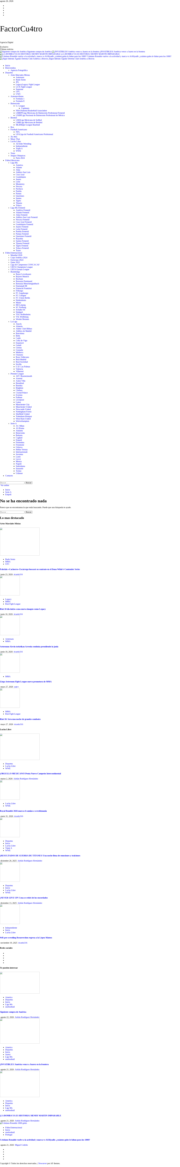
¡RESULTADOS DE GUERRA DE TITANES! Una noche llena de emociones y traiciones (40, 855)
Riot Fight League (12, 604)
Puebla (18, 191)
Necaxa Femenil (22, 219)
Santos (18, 198)
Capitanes (25, 108)
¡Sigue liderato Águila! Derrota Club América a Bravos (71, 59)
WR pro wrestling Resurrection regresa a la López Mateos (26, 938)
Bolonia (19, 435)
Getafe (18, 345)
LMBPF (40, 113)
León (18, 182)
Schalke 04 (20, 310)
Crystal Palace (22, 393)
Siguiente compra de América (39, 51)
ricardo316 (18, 574)
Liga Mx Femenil (18, 208)
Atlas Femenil (21, 215)
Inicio (7, 65)
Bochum (19, 279)
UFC (18, 91)
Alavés (19, 324)
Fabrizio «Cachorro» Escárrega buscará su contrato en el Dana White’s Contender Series (40, 569)
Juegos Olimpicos (18, 155)
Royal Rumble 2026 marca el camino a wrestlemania (23, 811)
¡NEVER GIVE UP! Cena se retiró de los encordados (24, 898)
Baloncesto (15, 103)
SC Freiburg (21, 307)
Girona (19, 348)
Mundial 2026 (16, 255)
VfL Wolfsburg (22, 317)
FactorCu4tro (21, 28)
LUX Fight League (24, 87)
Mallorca (19, 352)
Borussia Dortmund (24, 281)
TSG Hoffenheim (23, 314)
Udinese (19, 473)
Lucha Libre (16, 141)
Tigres (18, 201)
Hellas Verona (22, 449)
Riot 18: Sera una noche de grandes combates (20, 719)
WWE (18, 151)
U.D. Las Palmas (23, 366)
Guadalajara (21, 177)
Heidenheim (21, 300)
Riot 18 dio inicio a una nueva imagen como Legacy (23, 609)
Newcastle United (23, 409)
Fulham (19, 397)
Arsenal (19, 378)
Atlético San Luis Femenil (27, 217)
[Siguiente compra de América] (20, 993)
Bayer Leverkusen (23, 274)
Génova (19, 447)
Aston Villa (20, 381)
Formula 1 (20, 99)
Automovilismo (17, 96)
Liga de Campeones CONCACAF (25, 265)
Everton (19, 395)
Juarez (18, 179)
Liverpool (20, 400)
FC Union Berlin (23, 298)
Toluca (18, 205)
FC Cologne (21, 295)
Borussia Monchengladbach (27, 283)
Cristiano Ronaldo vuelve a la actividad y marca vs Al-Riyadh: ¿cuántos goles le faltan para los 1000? (129, 56)
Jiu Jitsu (14, 137)
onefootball (10, 1007)
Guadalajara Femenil (24, 224)
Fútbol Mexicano (12, 160)
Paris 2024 (20, 158)
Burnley (19, 385)
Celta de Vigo (21, 340)
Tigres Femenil (22, 246)
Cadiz (18, 338)
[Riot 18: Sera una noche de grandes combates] (10, 707)
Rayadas (19, 238)
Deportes (9, 73)
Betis (18, 336)
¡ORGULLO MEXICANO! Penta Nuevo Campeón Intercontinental (30, 773)
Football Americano (19, 129)
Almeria (19, 326)
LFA (34, 134)
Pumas (18, 193)
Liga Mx (14, 163)
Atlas (18, 170)
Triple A (19, 148)
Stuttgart (19, 312)
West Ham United (23, 419)
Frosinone (20, 445)
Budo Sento (21, 80)
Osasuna (19, 355)
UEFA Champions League (22, 267)
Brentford (20, 383)
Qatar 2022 (15, 262)
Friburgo (19, 291)
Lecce (18, 459)
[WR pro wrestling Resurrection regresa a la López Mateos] (10, 923)
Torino (18, 471)
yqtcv (16, 687)
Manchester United (24, 407)
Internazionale (22, 452)
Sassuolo (19, 468)
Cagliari (19, 438)
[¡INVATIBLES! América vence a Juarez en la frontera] (20, 1043)
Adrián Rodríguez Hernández (25, 779)
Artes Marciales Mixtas (20, 75)
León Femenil (21, 229)
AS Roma (20, 428)
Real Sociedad (22, 362)
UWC (18, 94)
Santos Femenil (22, 241)
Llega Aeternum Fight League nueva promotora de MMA (26, 681)
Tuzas (18, 250)
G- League (20, 106)
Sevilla (18, 364)
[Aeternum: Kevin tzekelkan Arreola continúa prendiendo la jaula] (10, 634)
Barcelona (20, 333)
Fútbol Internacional (13, 253)
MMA (8, 562)
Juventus (19, 454)
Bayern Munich (22, 276)
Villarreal (19, 371)
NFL (18, 132)
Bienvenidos (10, 68)
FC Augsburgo (22, 293)
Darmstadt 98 (21, 286)
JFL (17, 82)
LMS (29, 120)
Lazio (18, 457)
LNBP (40, 115)
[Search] (1, 480)
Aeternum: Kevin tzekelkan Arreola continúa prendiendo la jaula (29, 646)
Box (12, 127)
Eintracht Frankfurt (24, 288)
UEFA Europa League (20, 269)
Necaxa (19, 186)
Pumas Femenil (22, 234)
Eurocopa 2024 (17, 260)
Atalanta (19, 430)
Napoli (18, 464)
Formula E (20, 101)
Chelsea (19, 390)
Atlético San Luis (23, 172)
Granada (19, 350)
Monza (19, 461)
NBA (31, 110)
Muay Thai (15, 139)
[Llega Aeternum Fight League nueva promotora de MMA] (10, 672)
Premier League (17, 374)
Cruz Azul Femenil (24, 222)
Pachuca (19, 189)
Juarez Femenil (22, 227)
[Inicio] (1, 61)
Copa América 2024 (19, 257)
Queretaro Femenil (23, 236)
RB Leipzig (21, 305)
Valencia (19, 369)
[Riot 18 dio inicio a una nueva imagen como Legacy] (10, 595)
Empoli (19, 440)
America (19, 165)
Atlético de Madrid (23, 331)
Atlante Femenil (22, 212)
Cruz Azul (20, 174)
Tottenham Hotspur (24, 416)
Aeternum (20, 77)
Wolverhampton (22, 421)
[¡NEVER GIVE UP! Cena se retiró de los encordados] (10, 881)
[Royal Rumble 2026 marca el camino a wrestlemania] (10, 799)
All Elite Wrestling (23, 144)
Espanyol (20, 343)
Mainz (18, 302)
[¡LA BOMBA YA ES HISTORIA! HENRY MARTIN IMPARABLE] (20, 1096)
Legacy (28, 84)
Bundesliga (15, 272)
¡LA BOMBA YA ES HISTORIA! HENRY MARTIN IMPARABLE (90, 54)
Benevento (20, 433)
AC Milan (20, 426)
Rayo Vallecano (22, 357)
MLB (28, 125)
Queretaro (20, 196)
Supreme (19, 89)
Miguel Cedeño (21, 1145)
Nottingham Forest (23, 412)
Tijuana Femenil (22, 243)
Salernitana (20, 466)
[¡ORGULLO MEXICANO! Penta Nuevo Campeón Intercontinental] (20, 759)
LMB (29, 122)
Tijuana (19, 203)
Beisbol (14, 118)
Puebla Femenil (22, 231)
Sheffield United (23, 414)
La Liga (14, 321)
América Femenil (23, 210)
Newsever (42, 1163)
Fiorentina (20, 442)
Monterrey (20, 184)
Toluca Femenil (22, 248)
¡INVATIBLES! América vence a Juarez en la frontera (122, 51)
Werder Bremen (22, 319)
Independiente (22, 146)
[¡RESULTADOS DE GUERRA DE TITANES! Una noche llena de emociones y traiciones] (10, 836)
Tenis (13, 153)
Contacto (9, 476)
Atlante (19, 167)
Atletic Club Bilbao (24, 329)
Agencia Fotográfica (19, 70)
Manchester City (23, 404)
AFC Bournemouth (24, 376)
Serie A (14, 423)
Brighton (19, 388)
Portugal (8, 1135)
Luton (18, 402)
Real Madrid (21, 359)
